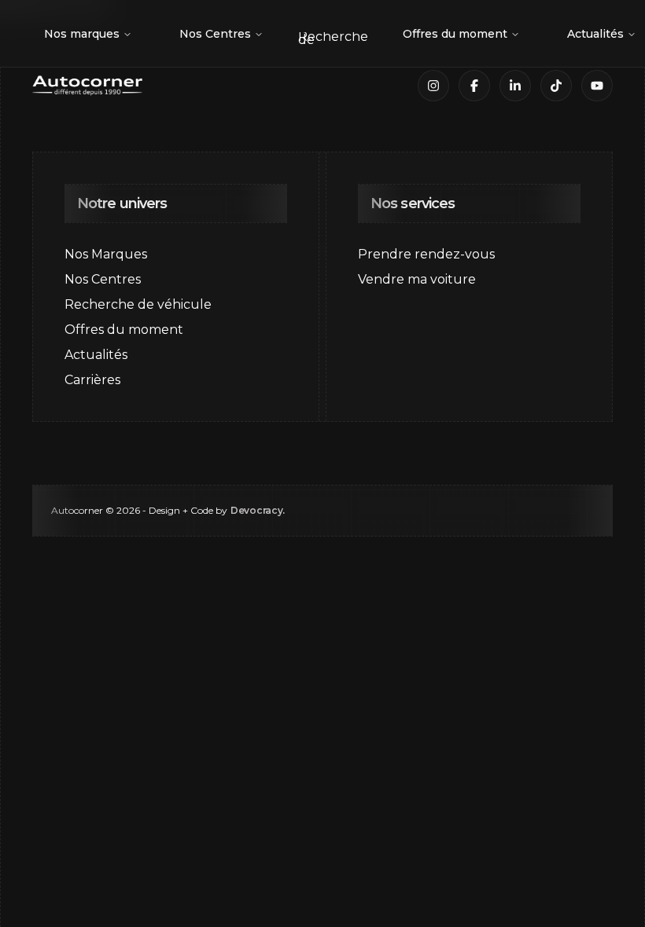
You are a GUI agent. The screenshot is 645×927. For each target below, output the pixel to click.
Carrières (92, 379)
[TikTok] (556, 85)
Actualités (95, 354)
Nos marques (82, 34)
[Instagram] (433, 85)
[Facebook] (474, 85)
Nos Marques (105, 254)
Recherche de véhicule (138, 304)
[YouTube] (597, 85)
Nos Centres (215, 34)
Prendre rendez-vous (426, 254)
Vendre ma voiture (417, 279)
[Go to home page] (87, 86)
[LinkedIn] (515, 85)
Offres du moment (455, 34)
